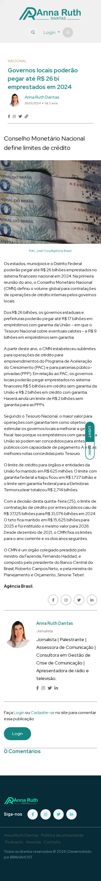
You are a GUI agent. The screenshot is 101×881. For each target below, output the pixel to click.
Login (19, 712)
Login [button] (50, 32)
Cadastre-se (43, 712)
